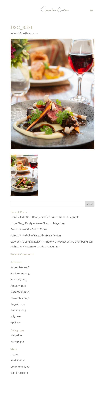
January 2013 (18, 310)
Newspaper (17, 341)
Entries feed (18, 360)
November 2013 (20, 298)
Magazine (16, 335)
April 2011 (16, 322)
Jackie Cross (19, 33)
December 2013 (20, 291)
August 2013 (18, 304)
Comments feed (20, 366)
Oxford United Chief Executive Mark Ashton (36, 235)
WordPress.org (19, 372)
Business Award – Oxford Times (29, 229)
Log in (14, 354)
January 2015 (18, 285)
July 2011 (16, 316)
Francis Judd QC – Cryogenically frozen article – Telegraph (45, 217)
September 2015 (20, 273)
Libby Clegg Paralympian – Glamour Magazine (37, 223)
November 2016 (20, 267)
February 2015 (19, 279)
